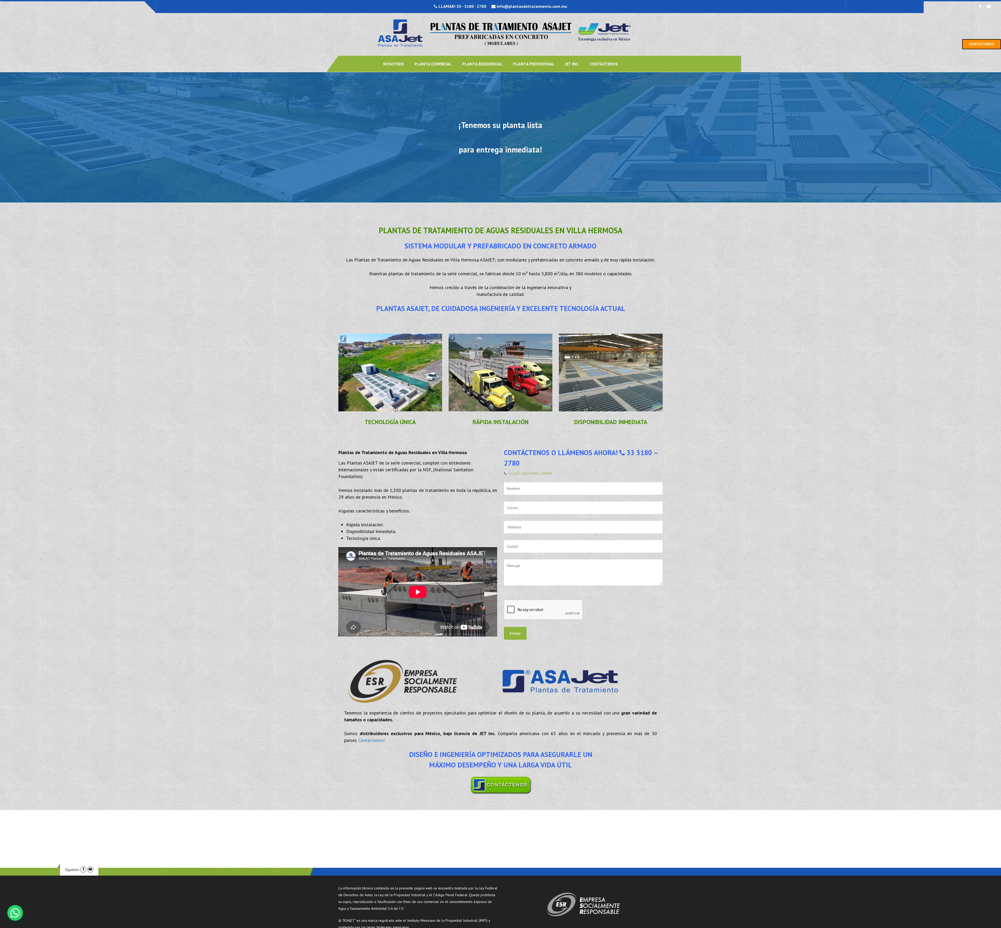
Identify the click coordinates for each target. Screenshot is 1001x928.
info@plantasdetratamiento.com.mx (531, 6)
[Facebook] (83, 869)
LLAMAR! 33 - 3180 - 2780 (461, 6)
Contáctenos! (371, 740)
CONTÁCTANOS (981, 44)
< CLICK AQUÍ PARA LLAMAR (529, 473)
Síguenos (72, 869)
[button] (15, 913)
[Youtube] (90, 869)
